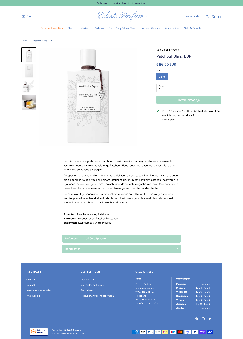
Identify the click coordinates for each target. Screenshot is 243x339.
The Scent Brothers (72, 330)
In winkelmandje (189, 100)
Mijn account (88, 279)
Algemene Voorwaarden (38, 290)
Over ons (31, 279)
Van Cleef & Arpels (167, 49)
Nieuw (72, 28)
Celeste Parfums (121, 16)
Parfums (99, 28)
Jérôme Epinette (96, 238)
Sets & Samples (193, 28)
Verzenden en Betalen (92, 285)
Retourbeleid (87, 290)
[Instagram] (203, 318)
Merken (85, 28)
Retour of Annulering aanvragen (97, 295)
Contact (30, 285)
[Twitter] (210, 318)
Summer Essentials (51, 28)
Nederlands (192, 16)
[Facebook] (196, 318)
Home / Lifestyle (150, 28)
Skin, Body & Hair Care (122, 28)
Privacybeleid (33, 295)
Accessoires (172, 28)
